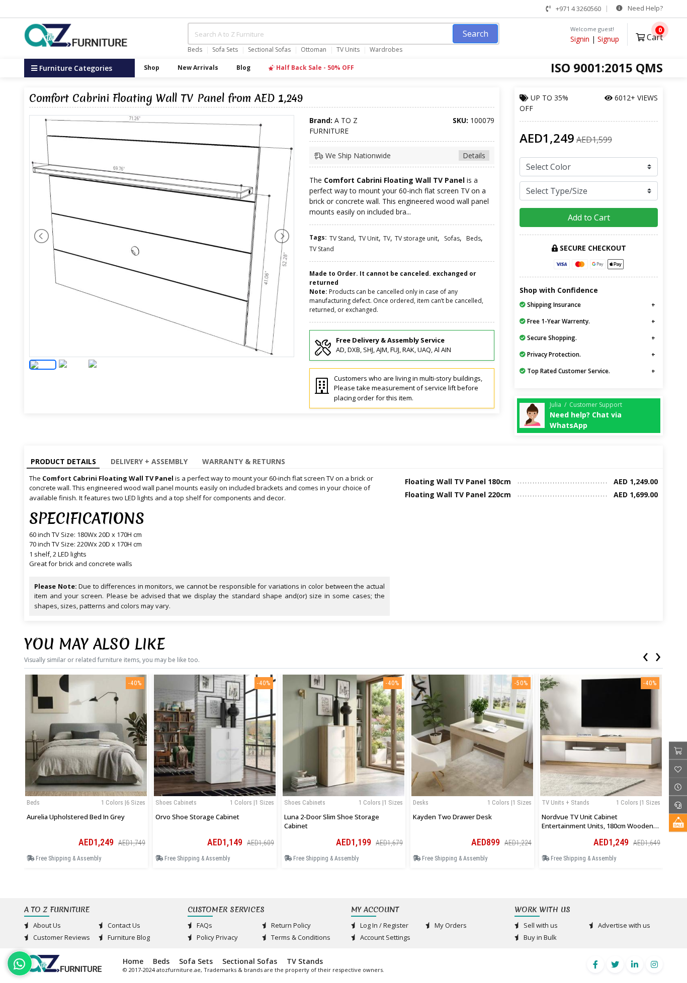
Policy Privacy (216, 937)
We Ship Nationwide (404, 155)
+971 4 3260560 (577, 8)
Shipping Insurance (553, 304)
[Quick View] (86, 793)
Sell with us (540, 925)
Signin (579, 39)
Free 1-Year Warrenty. (558, 321)
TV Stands (305, 961)
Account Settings (384, 937)
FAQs (203, 925)
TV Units (348, 50)
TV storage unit (416, 238)
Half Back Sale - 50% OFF (314, 67)
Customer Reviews (61, 937)
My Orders (450, 925)
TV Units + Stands (565, 802)
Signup (608, 39)
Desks (420, 802)
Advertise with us (623, 925)
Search (475, 33)
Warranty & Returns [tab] (243, 461)
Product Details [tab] (63, 461)
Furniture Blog (128, 937)
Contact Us (123, 925)
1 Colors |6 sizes (123, 802)
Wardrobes (386, 50)
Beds (195, 50)
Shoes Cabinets (176, 802)
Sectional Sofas (269, 50)
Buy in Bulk (539, 937)
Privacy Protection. (553, 354)
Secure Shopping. (551, 338)
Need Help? (644, 8)
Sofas (452, 238)
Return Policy (290, 925)
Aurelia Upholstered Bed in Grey (76, 816)
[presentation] (645, 655)
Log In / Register (383, 925)
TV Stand (341, 238)
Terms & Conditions (300, 937)
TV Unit (369, 238)
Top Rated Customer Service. (568, 371)
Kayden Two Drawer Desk (452, 816)
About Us (46, 925)
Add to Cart (589, 217)
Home (133, 961)
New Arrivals (198, 67)
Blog (243, 67)
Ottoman (313, 50)
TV (386, 238)
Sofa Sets (225, 50)
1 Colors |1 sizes (252, 802)
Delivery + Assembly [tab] (149, 461)
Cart (654, 36)
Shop (151, 67)
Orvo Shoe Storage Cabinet (197, 816)
